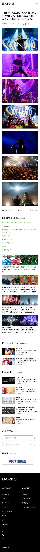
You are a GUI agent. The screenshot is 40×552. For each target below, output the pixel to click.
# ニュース (6, 236)
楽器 (3, 520)
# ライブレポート (8, 243)
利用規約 (25, 503)
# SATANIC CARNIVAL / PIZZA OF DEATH (16, 222)
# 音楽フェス (6, 250)
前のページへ (6, 210)
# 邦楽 (4, 246)
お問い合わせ (26, 498)
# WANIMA (5, 226)
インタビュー (6, 507)
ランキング (5, 503)
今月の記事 (5, 494)
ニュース (5, 498)
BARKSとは (26, 494)
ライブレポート (7, 511)
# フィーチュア (7, 239)
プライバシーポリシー (29, 507)
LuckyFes (5, 524)
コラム (4, 516)
